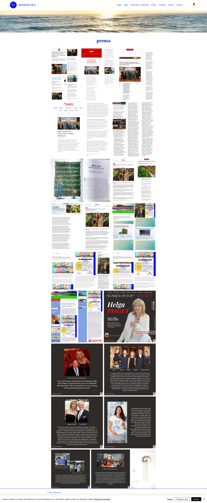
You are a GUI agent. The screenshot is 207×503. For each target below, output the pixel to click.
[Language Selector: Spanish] (195, 4)
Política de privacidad (102, 499)
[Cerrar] (204, 499)
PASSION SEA (27, 4)
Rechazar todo (182, 499)
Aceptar (196, 499)
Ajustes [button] (170, 499)
